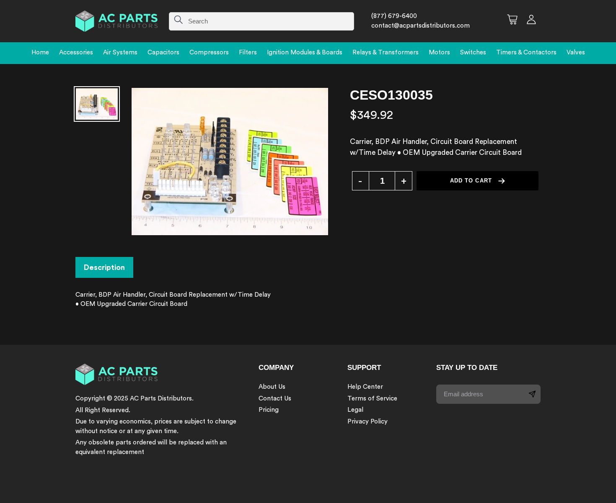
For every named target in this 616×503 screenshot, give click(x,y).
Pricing (269, 410)
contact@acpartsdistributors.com (420, 26)
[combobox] (261, 21)
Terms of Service (372, 398)
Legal (355, 410)
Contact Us (275, 398)
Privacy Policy (367, 421)
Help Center (365, 387)
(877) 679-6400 (394, 16)
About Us (272, 387)
